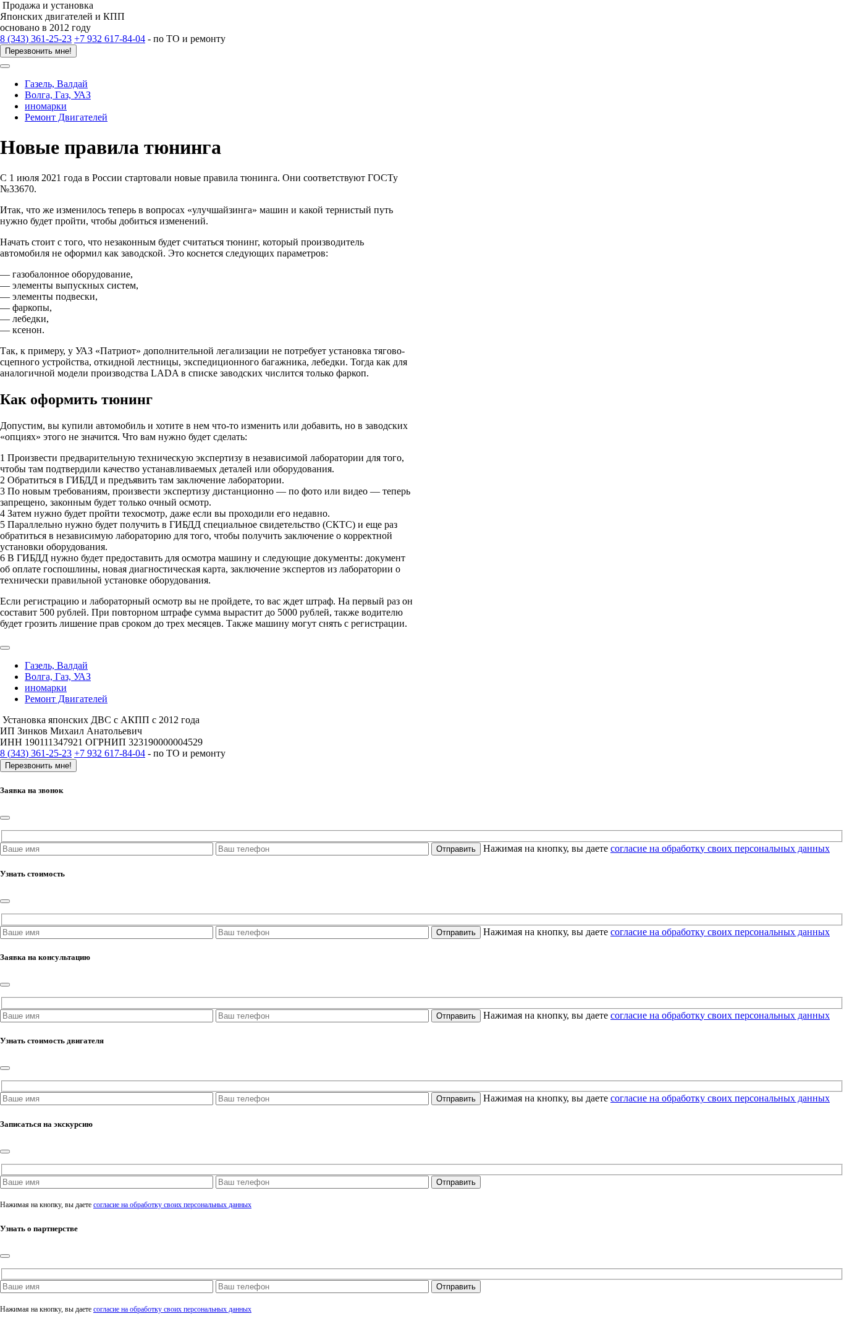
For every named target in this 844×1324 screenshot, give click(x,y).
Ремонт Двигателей (66, 117)
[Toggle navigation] (5, 66)
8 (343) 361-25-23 (36, 38)
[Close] (5, 818)
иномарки (46, 106)
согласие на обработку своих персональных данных (720, 848)
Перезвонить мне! (38, 51)
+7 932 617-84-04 (109, 38)
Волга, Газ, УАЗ (58, 95)
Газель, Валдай (56, 84)
